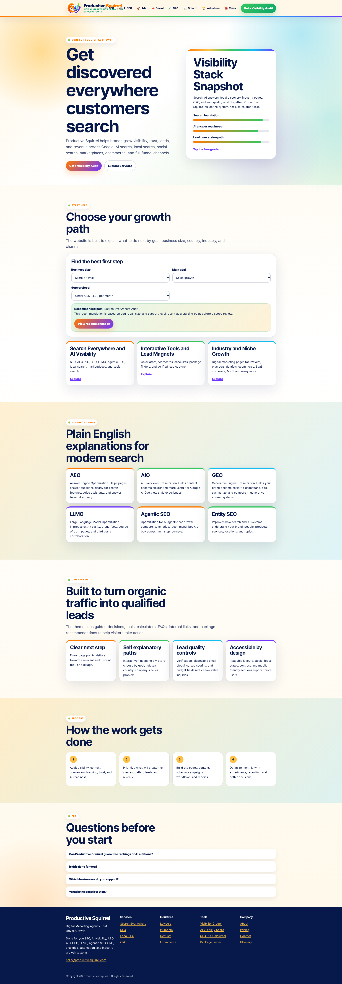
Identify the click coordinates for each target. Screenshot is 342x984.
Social (157, 8)
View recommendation (94, 324)
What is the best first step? (88, 891)
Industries (211, 8)
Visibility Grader (211, 923)
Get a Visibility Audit (258, 8)
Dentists (165, 936)
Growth (190, 8)
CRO (173, 8)
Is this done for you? (83, 866)
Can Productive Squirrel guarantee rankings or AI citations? (111, 854)
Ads (141, 8)
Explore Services (120, 166)
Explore (75, 379)
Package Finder (210, 942)
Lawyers (165, 923)
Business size (81, 269)
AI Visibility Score (212, 930)
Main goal (179, 269)
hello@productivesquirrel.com (86, 960)
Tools (230, 8)
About (244, 923)
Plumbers (166, 930)
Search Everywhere (133, 923)
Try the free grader (206, 149)
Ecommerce (168, 942)
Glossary (246, 942)
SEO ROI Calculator (213, 936)
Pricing (244, 930)
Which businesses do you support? (94, 879)
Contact (245, 936)
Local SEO (127, 936)
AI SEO (125, 8)
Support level (80, 287)
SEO (109, 8)
